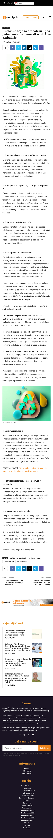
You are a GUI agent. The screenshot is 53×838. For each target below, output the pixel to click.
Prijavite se (44, 748)
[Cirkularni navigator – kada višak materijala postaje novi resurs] (37, 634)
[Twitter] (18, 47)
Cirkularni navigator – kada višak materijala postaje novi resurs (16, 633)
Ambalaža (6, 28)
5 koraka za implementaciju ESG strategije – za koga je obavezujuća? (12, 583)
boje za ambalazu (21, 561)
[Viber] (41, 47)
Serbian (20, 3)
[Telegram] (35, 47)
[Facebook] (12, 47)
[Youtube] (33, 734)
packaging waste (8, 561)
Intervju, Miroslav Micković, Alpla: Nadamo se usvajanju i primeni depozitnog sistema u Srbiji (17, 678)
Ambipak (8, 42)
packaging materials (35, 558)
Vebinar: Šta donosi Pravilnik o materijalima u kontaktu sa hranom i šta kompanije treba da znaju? (18, 647)
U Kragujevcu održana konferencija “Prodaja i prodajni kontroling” (42, 583)
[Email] (29, 47)
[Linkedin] (24, 47)
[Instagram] (24, 734)
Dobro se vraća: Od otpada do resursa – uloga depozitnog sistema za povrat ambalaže (18, 662)
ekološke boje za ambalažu (18, 558)
